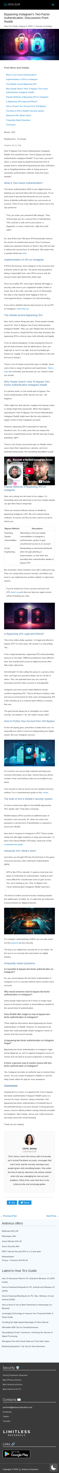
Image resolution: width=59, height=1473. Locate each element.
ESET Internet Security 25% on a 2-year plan (21, 1251)
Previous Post (8, 1216)
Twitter (6, 1416)
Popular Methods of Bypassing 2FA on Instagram (27, 97)
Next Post (53, 1216)
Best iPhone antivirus (12, 1380)
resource (15, 943)
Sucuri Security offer (10, 1246)
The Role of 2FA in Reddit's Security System (25, 111)
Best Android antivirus (12, 1384)
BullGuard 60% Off (10, 1231)
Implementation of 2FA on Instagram (22, 79)
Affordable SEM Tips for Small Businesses (20, 1327)
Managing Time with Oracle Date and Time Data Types (25, 1341)
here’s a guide (17, 592)
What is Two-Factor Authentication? (21, 75)
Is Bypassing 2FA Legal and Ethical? (21, 101)
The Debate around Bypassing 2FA (21, 84)
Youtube (6, 1421)
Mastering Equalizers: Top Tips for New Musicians (23, 1346)
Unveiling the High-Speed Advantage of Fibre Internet (25, 1322)
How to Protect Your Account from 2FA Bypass (26, 106)
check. (46, 792)
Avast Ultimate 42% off (12, 1241)
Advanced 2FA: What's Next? (18, 115)
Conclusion (11, 125)
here (25, 253)
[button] (53, 1467)
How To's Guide (11, 26)
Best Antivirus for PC (12, 1389)
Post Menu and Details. (17, 67)
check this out (23, 309)
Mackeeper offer (9, 1236)
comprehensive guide (13, 844)
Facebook (7, 1412)
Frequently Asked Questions (18, 120)
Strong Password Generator (15, 1375)
